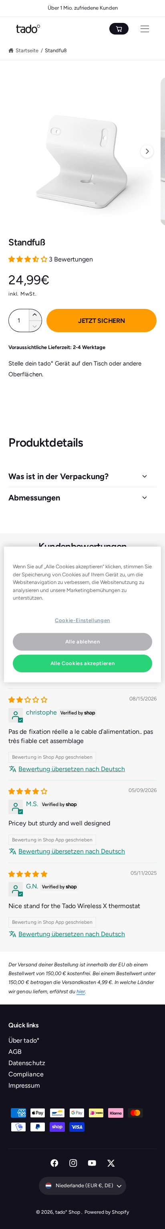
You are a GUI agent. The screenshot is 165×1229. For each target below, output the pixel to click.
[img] (27, 700)
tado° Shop (68, 1212)
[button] (28, 259)
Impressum (24, 1085)
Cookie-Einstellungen (82, 620)
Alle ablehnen (82, 642)
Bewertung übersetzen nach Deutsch (71, 769)
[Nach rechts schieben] (147, 151)
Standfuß (55, 50)
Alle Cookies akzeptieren (82, 663)
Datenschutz (26, 1063)
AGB (15, 1051)
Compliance (25, 1074)
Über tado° (23, 1040)
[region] (82, 614)
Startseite (27, 50)
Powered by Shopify (107, 1212)
